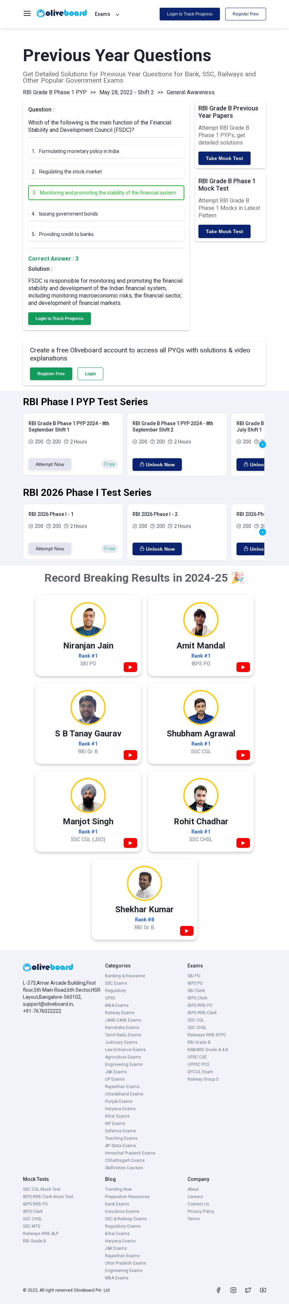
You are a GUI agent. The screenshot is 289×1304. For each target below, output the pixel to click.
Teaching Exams (121, 1138)
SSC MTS (31, 1226)
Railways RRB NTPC (206, 1035)
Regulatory (115, 990)
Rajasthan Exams (122, 1086)
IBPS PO (195, 983)
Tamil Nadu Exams (123, 1035)
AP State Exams (120, 1145)
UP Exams (115, 1079)
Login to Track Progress (190, 14)
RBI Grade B (199, 1042)
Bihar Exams (117, 1116)
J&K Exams (116, 1071)
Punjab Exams (119, 1101)
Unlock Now (160, 464)
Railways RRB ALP (41, 1233)
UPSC (110, 998)
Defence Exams (120, 1131)
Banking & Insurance (125, 975)
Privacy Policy (200, 1211)
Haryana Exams (120, 1108)
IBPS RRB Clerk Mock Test (48, 1196)
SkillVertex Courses (124, 1167)
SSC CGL (195, 1020)
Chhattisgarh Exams (125, 1160)
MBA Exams (117, 1005)
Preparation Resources (127, 1196)
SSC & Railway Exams (126, 1218)
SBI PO (194, 975)
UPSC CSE (197, 1057)
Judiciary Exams (121, 1042)
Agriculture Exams (123, 1057)
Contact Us (198, 1204)
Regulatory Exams (123, 1226)
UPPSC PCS (198, 1064)
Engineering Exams (124, 1064)
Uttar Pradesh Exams (125, 1263)
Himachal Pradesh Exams (130, 1153)
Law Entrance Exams (125, 1049)
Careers (195, 1196)
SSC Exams (116, 983)
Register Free (246, 14)
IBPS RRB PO (200, 1005)
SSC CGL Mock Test (42, 1189)
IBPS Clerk (197, 998)
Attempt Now (50, 464)
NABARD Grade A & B (207, 1049)
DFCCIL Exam (200, 1071)
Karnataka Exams (122, 1027)
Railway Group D (203, 1079)
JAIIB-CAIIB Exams (123, 1020)
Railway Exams (120, 1012)
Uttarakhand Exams (124, 1094)
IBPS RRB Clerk (202, 1012)
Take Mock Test (224, 158)
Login (90, 373)
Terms (193, 1218)
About (193, 1189)
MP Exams (115, 1123)
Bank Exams (117, 1204)
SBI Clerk (196, 990)
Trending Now (118, 1189)
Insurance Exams (122, 1211)
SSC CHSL (197, 1027)
